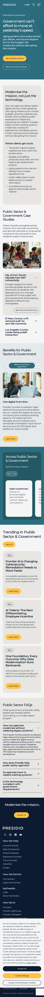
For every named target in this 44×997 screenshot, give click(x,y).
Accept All (22, 969)
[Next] (15, 474)
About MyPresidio (11, 896)
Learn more (13, 591)
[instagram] (10, 834)
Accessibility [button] (23, 988)
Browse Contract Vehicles (16, 67)
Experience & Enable (12, 857)
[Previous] (8, 474)
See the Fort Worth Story (26, 310)
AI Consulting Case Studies (15, 918)
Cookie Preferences (10, 988)
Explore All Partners (12, 883)
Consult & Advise (10, 846)
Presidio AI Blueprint (12, 914)
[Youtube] (20, 834)
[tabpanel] (22, 407)
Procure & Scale (10, 860)
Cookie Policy (31, 963)
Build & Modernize (11, 849)
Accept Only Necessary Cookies (22, 983)
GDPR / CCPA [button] (35, 988)
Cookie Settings (22, 976)
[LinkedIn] (15, 834)
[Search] (33, 4)
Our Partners (8, 879)
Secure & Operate (11, 853)
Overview (7, 907)
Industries (7, 864)
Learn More (10, 439)
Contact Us (21, 815)
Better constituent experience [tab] (21, 365)
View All (9, 544)
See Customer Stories (14, 58)
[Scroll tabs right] (38, 365)
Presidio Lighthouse (12, 911)
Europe (6, 868)
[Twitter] (5, 834)
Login (27, 5)
